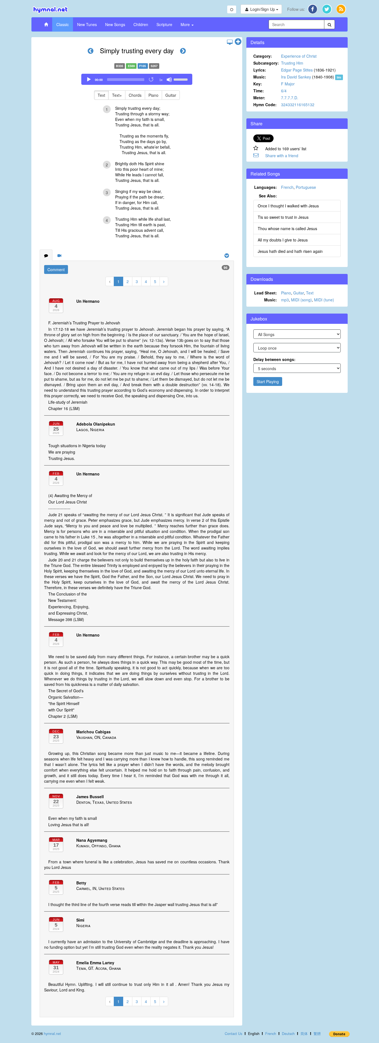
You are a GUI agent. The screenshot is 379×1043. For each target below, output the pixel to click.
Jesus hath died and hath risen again (290, 251)
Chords (135, 95)
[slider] (181, 79)
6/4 (284, 90)
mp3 (285, 299)
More (186, 24)
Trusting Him (292, 63)
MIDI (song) (301, 299)
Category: (262, 56)
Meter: (259, 97)
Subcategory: (266, 63)
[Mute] (169, 79)
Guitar (170, 95)
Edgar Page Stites (297, 70)
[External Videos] (59, 255)
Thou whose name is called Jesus (287, 228)
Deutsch (288, 1033)
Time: (258, 90)
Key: (257, 84)
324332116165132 (297, 104)
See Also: (268, 196)
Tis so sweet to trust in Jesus (283, 217)
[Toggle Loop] (151, 79)
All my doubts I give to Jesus (283, 240)
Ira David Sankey (296, 77)
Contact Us (233, 1033)
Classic (62, 24)
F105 (142, 66)
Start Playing (268, 381)
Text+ (117, 95)
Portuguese (306, 187)
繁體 (317, 1033)
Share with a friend (281, 155)
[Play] (89, 79)
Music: (259, 77)
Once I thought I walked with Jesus (288, 205)
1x (161, 80)
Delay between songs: (274, 359)
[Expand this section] (238, 42)
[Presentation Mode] (230, 42)
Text (101, 95)
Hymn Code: (265, 104)
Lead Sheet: (265, 293)
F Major (288, 84)
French (287, 187)
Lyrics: (259, 70)
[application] (136, 79)
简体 (304, 1033)
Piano (153, 95)
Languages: (265, 187)
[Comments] (46, 255)
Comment (56, 269)
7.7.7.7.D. (289, 97)
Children (140, 24)
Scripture (164, 24)
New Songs (115, 24)
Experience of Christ (299, 56)
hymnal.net (52, 1033)
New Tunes (87, 24)
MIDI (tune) (324, 299)
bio (339, 77)
